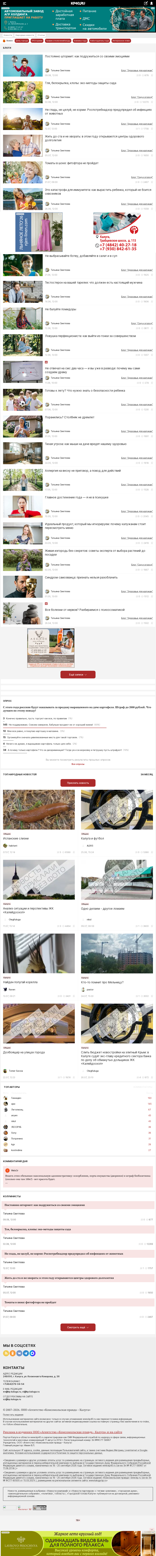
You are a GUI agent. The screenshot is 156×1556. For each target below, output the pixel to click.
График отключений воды (58, 41)
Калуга (7, 904)
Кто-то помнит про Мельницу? (102, 982)
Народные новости (25, 35)
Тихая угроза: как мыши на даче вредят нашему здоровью (86, 444)
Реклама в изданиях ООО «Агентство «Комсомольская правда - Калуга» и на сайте (62, 1432)
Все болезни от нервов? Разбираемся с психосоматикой (85, 610)
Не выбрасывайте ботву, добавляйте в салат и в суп (81, 256)
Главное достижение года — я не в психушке (76, 497)
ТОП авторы (12, 1087)
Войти (151, 3)
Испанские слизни (16, 838)
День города (22, 41)
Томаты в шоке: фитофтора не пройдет (72, 163)
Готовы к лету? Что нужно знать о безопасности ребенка (85, 390)
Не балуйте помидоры (60, 309)
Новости (8, 35)
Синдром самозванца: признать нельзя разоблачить (81, 577)
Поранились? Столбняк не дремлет (69, 417)
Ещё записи (76, 674)
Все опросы (78, 764)
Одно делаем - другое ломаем (102, 908)
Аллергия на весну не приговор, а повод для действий (83, 470)
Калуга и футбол (92, 838)
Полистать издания (13, 1414)
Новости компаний (57, 1490)
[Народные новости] (146, 3)
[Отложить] (152, 75)
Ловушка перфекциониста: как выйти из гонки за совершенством (90, 336)
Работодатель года (99, 41)
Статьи (41, 35)
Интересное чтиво (121, 41)
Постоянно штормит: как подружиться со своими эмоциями (87, 56)
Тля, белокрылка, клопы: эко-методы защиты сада (80, 83)
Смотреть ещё (76, 1327)
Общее (7, 834)
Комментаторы (142, 1087)
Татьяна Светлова (14, 1213)
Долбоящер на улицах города (24, 1052)
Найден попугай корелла (20, 982)
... (77, 1179)
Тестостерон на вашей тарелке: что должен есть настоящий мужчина (93, 282)
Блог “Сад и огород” (142, 97)
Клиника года (80, 41)
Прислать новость (78, 782)
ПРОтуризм (37, 41)
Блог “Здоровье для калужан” (137, 70)
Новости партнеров (82, 1490)
